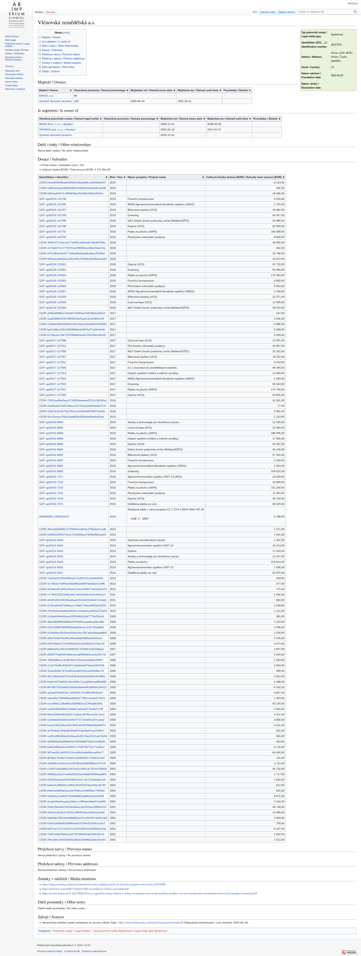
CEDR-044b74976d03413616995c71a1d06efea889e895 (73, 681)
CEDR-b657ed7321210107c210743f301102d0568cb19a (72, 828)
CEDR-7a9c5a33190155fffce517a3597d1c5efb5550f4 (71, 578)
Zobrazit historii (286, 12)
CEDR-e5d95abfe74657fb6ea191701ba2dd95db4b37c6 (72, 405)
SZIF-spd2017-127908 (52, 340)
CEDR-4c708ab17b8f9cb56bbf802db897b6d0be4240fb (72, 583)
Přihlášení (353, 3)
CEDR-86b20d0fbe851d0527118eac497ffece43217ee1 (72, 714)
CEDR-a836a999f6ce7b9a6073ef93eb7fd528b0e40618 (72, 313)
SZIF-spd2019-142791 (52, 231)
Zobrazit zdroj (267, 12)
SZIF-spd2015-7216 (51, 493)
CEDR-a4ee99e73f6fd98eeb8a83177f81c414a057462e (72, 698)
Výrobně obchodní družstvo (55, 101)
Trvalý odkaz (11, 85)
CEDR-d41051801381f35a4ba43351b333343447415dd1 (73, 599)
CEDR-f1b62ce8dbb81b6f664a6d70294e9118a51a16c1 (72, 823)
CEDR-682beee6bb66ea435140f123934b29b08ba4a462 (73, 258)
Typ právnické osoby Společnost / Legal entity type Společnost (130, 930)
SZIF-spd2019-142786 (52, 220)
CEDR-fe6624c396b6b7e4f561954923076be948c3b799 (72, 785)
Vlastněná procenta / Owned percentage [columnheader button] (100, 90)
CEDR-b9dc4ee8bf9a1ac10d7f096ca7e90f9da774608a (72, 790)
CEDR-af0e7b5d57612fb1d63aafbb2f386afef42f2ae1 (70, 638)
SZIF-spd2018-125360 (52, 302)
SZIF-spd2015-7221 (51, 503)
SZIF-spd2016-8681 (51, 465)
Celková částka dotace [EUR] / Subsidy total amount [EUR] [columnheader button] (244, 177)
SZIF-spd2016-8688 (51, 433)
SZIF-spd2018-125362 (52, 269)
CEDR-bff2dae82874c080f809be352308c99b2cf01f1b (71, 193)
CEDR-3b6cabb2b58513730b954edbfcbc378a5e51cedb (72, 529)
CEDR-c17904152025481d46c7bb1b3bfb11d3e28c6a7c (72, 594)
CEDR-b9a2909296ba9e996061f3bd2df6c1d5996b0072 (72, 182)
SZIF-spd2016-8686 (51, 471)
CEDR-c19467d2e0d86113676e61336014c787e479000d (73, 768)
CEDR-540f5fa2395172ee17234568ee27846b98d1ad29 (72, 534)
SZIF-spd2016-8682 (51, 449)
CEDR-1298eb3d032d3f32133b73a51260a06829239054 (73, 324)
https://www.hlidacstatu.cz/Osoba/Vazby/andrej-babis (149, 922)
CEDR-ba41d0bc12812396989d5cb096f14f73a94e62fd (72, 329)
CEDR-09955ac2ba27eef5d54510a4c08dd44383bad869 (72, 774)
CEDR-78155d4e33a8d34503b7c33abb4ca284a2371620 (73, 610)
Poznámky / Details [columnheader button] (236, 90)
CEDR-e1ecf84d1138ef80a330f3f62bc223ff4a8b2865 (70, 703)
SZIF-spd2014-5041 (51, 567)
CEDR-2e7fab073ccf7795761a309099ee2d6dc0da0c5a (72, 247)
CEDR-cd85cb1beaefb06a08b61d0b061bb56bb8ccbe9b (72, 187)
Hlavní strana (12, 36)
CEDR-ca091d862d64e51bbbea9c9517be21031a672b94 (73, 736)
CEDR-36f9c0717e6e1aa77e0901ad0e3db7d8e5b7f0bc (72, 242)
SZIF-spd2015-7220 (51, 487)
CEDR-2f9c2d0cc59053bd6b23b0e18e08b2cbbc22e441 (72, 839)
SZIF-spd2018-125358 (52, 307)
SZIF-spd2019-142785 (52, 204)
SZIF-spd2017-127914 (52, 345)
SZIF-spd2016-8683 (51, 454)
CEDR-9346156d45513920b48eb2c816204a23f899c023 (72, 806)
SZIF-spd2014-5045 (51, 550)
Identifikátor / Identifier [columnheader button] (53, 177)
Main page (10, 40)
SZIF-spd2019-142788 (52, 226)
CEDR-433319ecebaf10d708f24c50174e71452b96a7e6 (72, 779)
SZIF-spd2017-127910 (52, 384)
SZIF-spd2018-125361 (52, 264)
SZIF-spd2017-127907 (52, 356)
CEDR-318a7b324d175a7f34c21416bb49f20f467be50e (72, 411)
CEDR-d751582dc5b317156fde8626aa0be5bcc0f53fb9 (72, 253)
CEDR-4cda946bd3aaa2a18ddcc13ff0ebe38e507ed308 (72, 801)
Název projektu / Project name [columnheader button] (147, 177)
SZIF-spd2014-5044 (51, 545)
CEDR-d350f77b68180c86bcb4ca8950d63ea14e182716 (72, 654)
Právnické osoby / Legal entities (71, 930)
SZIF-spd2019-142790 (52, 198)
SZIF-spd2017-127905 (52, 367)
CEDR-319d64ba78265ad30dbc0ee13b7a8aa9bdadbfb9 (73, 632)
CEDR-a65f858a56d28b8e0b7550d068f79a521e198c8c (72, 741)
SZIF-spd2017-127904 (52, 378)
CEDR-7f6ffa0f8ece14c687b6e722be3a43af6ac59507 (71, 659)
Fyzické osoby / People (17, 50)
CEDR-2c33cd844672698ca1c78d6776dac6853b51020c (72, 605)
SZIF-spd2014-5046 (51, 561)
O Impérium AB (72, 951)
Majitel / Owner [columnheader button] (48, 90)
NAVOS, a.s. (46, 95)
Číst (255, 12)
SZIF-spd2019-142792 (52, 237)
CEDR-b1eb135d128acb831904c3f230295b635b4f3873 (72, 725)
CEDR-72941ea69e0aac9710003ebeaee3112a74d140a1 (73, 400)
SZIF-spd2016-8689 (51, 438)
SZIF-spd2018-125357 (52, 291)
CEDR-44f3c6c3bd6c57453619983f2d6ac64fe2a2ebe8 (72, 812)
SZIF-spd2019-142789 (52, 215)
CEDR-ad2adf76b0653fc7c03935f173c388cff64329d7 (71, 692)
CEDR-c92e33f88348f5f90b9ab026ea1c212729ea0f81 (71, 627)
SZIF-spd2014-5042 (51, 556)
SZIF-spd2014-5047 (51, 572)
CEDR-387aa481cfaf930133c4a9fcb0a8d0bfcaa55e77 (71, 752)
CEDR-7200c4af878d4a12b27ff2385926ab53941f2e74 (71, 834)
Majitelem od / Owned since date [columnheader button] (151, 90)
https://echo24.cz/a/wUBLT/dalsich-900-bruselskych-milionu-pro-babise (84, 888)
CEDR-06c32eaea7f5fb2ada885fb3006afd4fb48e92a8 (71, 416)
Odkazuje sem (12, 71)
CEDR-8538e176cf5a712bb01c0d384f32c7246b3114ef (72, 757)
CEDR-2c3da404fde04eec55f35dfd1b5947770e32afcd (71, 616)
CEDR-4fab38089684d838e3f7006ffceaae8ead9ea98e (71, 621)
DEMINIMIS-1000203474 (54, 516)
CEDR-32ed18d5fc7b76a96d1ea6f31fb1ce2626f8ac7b (71, 670)
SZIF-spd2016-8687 (51, 460)
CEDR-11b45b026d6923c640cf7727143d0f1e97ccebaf (71, 719)
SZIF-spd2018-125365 (52, 286)
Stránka (39, 12)
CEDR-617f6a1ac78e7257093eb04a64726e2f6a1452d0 (72, 334)
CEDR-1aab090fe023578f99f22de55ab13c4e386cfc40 (71, 318)
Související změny (14, 74)
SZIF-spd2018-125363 (52, 280)
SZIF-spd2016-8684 (51, 427)
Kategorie (44, 930)
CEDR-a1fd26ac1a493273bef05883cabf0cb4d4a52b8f (71, 796)
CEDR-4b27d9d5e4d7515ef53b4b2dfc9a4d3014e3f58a (72, 676)
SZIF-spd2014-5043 (51, 540)
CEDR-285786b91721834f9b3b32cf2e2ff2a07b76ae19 (71, 643)
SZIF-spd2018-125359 (52, 296)
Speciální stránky (14, 78)
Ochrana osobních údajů (49, 951)
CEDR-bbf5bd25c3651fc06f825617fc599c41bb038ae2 (71, 649)
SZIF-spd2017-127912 (52, 389)
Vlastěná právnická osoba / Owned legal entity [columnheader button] (69, 118)
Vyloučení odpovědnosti (94, 951)
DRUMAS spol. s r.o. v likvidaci (57, 129)
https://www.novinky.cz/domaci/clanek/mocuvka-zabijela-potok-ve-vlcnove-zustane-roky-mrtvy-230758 (102, 884)
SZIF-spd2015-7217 (51, 476)
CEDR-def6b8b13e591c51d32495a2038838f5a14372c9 (72, 763)
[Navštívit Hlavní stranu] (17, 15)
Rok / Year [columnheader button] (116, 177)
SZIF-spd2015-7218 (51, 498)
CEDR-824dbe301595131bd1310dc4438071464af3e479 (73, 589)
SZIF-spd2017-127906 (52, 351)
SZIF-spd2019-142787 (52, 209)
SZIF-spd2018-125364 (52, 275)
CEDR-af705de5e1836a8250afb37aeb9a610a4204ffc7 (71, 730)
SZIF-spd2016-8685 (51, 443)
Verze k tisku (11, 81)
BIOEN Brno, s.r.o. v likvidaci (56, 124)
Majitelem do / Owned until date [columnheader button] (198, 90)
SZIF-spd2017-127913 (52, 373)
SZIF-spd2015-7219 (51, 482)
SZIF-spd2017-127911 (52, 362)
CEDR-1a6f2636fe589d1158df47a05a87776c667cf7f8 (71, 709)
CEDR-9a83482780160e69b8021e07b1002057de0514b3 (73, 817)
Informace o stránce (15, 89)
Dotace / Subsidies (14, 53)
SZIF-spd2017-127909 (52, 394)
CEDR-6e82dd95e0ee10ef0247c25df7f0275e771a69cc (72, 746)
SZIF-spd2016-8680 (51, 422)
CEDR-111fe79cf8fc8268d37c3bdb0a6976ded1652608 (71, 665)
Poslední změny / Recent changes (14, 58)
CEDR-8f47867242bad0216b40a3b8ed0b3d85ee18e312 (73, 687)
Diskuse (50, 12)
